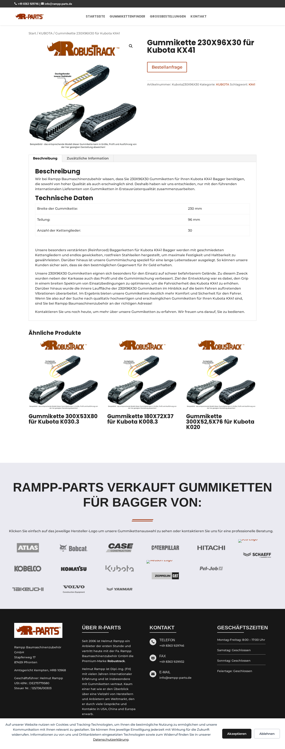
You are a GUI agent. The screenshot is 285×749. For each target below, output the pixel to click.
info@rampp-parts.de (56, 3)
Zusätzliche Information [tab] (88, 158)
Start (32, 33)
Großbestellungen (168, 16)
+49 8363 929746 (26, 3)
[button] (131, 46)
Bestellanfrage (167, 67)
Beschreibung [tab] (45, 158)
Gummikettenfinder (127, 16)
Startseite (95, 16)
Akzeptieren (236, 734)
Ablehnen (267, 734)
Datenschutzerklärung (111, 739)
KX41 (252, 84)
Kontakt (198, 16)
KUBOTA (46, 33)
